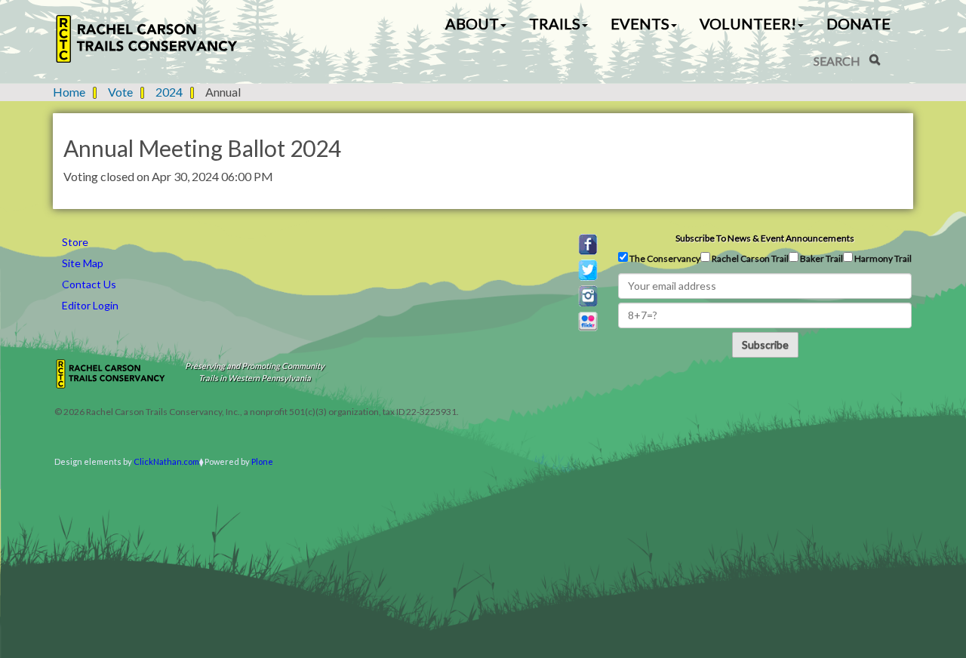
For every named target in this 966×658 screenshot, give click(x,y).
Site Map (82, 263)
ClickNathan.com (166, 461)
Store (75, 241)
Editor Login (90, 305)
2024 (169, 92)
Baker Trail (820, 258)
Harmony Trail (882, 258)
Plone (262, 461)
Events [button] (640, 23)
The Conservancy (664, 258)
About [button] (472, 23)
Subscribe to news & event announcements (764, 238)
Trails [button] (554, 23)
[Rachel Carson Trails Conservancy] (147, 39)
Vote (120, 92)
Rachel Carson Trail (749, 258)
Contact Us (89, 284)
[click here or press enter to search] (875, 59)
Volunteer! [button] (748, 23)
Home (69, 92)
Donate (858, 23)
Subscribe (765, 344)
